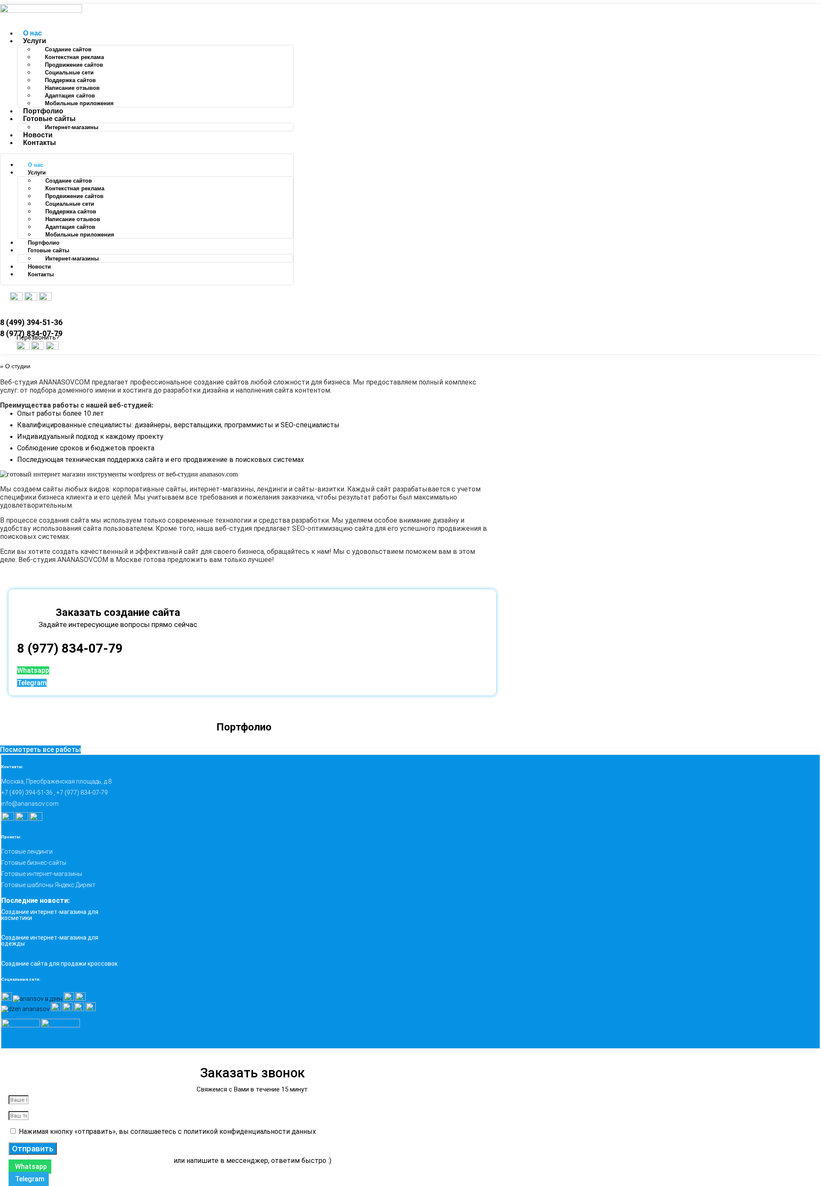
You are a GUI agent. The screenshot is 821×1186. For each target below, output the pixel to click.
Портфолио (43, 111)
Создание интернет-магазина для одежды (49, 940)
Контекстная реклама (74, 57)
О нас (32, 33)
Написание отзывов (72, 88)
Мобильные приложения (79, 103)
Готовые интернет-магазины (41, 873)
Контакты (39, 142)
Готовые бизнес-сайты (33, 862)
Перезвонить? (37, 337)
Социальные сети (69, 72)
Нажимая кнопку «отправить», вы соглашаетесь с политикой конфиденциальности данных (167, 1131)
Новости (38, 135)
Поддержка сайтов (70, 80)
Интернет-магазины (71, 127)
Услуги (34, 40)
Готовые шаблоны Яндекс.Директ (48, 884)
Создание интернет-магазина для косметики (49, 914)
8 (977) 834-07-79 (70, 648)
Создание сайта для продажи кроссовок (59, 963)
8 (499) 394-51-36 (31, 322)
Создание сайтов (68, 49)
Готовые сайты (49, 118)
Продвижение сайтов (74, 65)
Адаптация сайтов (70, 95)
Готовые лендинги (27, 851)
